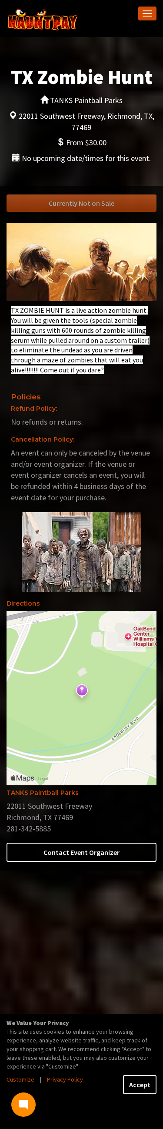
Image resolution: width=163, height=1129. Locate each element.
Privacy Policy (65, 1079)
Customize (20, 1079)
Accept (139, 1084)
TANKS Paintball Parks (43, 793)
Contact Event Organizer (81, 852)
